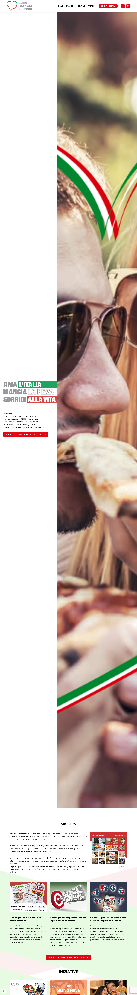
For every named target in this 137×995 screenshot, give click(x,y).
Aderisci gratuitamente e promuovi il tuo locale (25, 434)
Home (60, 6)
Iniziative (81, 6)
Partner (91, 6)
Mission (69, 6)
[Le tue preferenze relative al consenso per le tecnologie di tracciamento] (4, 991)
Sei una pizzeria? (108, 6)
